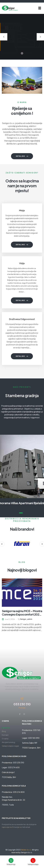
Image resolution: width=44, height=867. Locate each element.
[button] (39, 8)
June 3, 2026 (10, 619)
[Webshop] (11, 860)
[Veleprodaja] (33, 860)
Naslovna (6, 727)
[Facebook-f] (20, 714)
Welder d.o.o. (26, 850)
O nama (5, 738)
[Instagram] (24, 714)
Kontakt (5, 735)
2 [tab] (24, 512)
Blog (4, 731)
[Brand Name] (22, 544)
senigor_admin (26, 619)
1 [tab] (21, 512)
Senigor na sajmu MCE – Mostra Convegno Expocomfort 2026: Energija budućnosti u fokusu (22, 614)
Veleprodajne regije (10, 746)
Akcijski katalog (8, 742)
